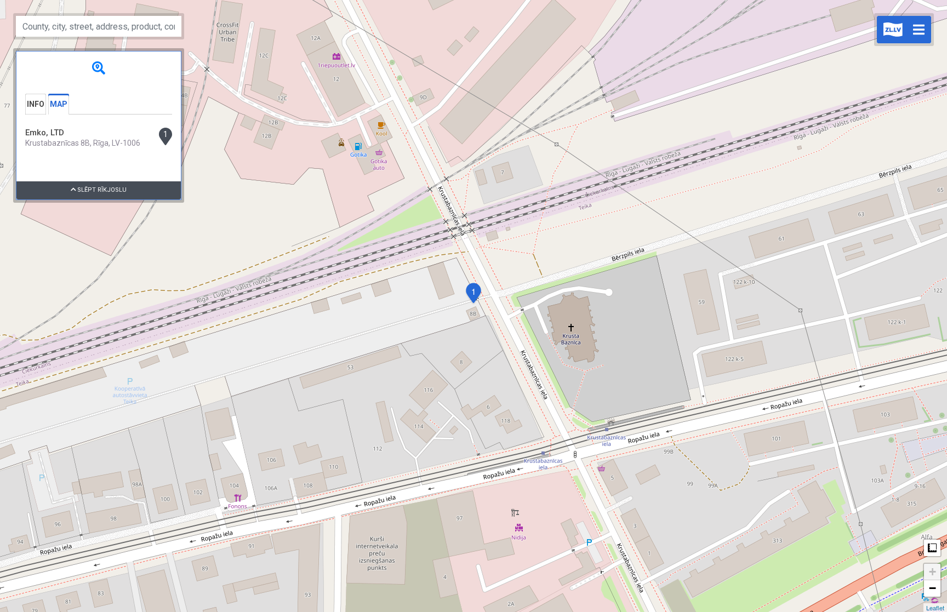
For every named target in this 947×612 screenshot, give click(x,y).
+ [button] (932, 572)
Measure (932, 548)
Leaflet (935, 607)
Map (58, 104)
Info (35, 104)
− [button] (932, 588)
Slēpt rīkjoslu (101, 189)
